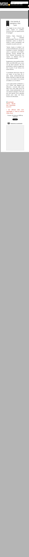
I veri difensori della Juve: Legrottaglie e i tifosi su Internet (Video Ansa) (15, 111)
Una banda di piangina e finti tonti (15, 23)
